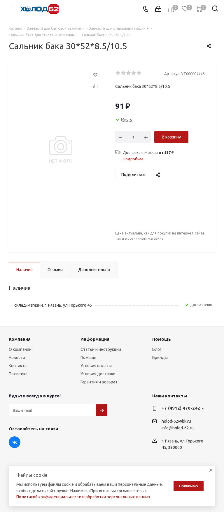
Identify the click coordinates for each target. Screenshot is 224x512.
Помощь (88, 357)
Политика (18, 373)
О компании (20, 349)
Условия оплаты (96, 365)
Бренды (160, 357)
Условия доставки (98, 373)
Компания (20, 339)
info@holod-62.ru (178, 428)
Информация (94, 339)
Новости (17, 357)
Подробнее (133, 159)
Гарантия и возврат (99, 382)
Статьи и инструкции (100, 349)
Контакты (18, 365)
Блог (157, 349)
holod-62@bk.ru (176, 421)
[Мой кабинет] (158, 9)
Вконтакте (14, 442)
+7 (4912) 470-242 (181, 408)
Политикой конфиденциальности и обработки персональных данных (83, 497)
